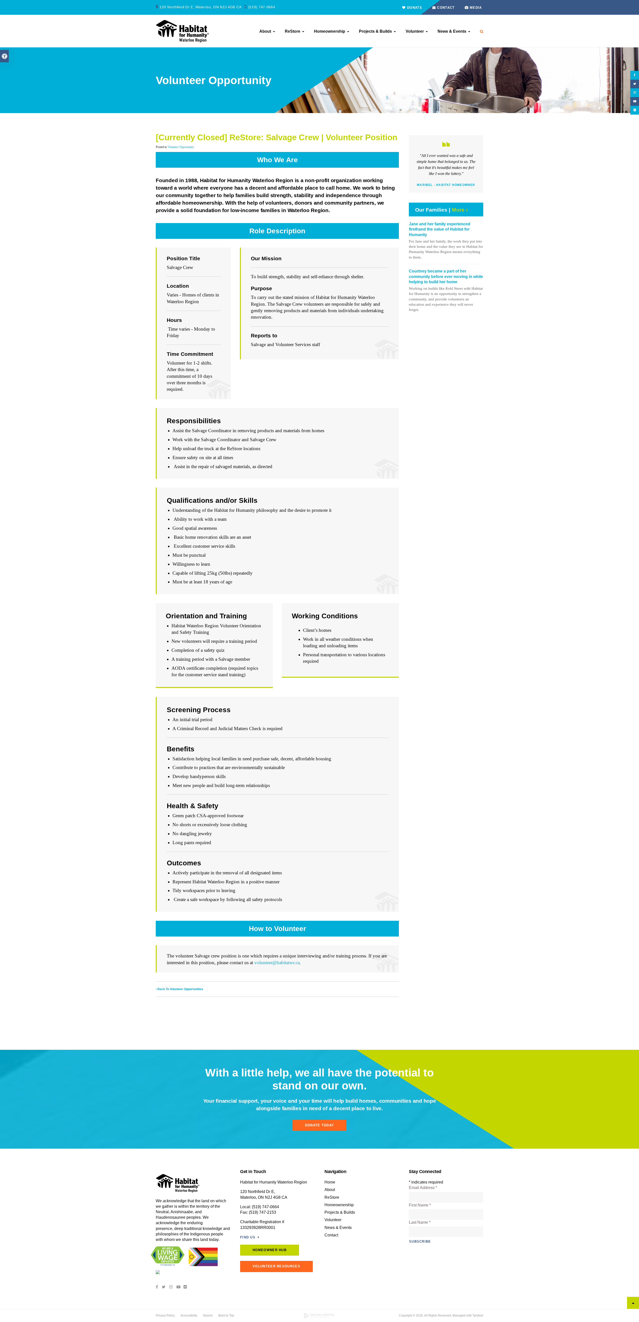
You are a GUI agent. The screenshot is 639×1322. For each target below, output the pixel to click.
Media (476, 7)
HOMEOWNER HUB (270, 1250)
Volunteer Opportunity (180, 147)
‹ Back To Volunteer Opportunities (179, 989)
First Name (420, 1205)
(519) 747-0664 (261, 7)
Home (329, 1182)
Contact (445, 7)
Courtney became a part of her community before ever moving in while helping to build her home (446, 276)
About (265, 31)
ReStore (292, 31)
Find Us (247, 1237)
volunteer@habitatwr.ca (277, 962)
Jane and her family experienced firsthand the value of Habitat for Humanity (439, 229)
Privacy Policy (165, 1315)
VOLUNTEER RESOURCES (276, 1266)
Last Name (420, 1222)
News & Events (452, 31)
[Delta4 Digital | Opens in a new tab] (319, 1315)
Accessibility (188, 1315)
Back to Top (226, 1315)
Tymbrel (478, 1315)
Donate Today (319, 1125)
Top (633, 1303)
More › (460, 210)
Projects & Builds (375, 31)
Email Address (423, 1188)
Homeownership (329, 31)
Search (208, 1315)
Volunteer (415, 31)
